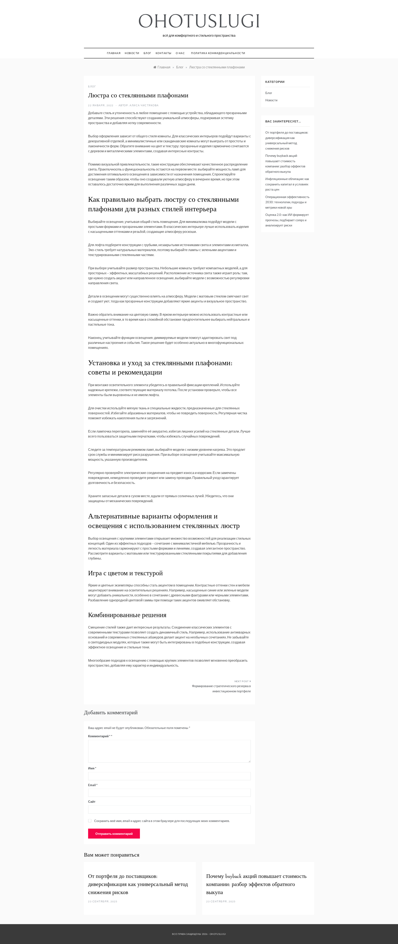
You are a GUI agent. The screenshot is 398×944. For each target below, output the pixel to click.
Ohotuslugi (199, 22)
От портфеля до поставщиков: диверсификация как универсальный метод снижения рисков (138, 884)
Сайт (91, 801)
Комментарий (99, 736)
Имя (92, 768)
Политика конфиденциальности (218, 53)
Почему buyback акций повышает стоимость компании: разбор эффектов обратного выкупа (256, 884)
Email (93, 785)
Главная (114, 53)
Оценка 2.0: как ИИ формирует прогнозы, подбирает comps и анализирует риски (287, 220)
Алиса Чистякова (144, 105)
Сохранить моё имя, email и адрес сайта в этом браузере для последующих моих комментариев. (162, 821)
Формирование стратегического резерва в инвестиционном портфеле (221, 688)
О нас (180, 53)
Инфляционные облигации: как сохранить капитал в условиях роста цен (287, 184)
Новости (132, 53)
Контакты (164, 53)
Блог (148, 53)
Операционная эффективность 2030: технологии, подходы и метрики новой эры (287, 202)
